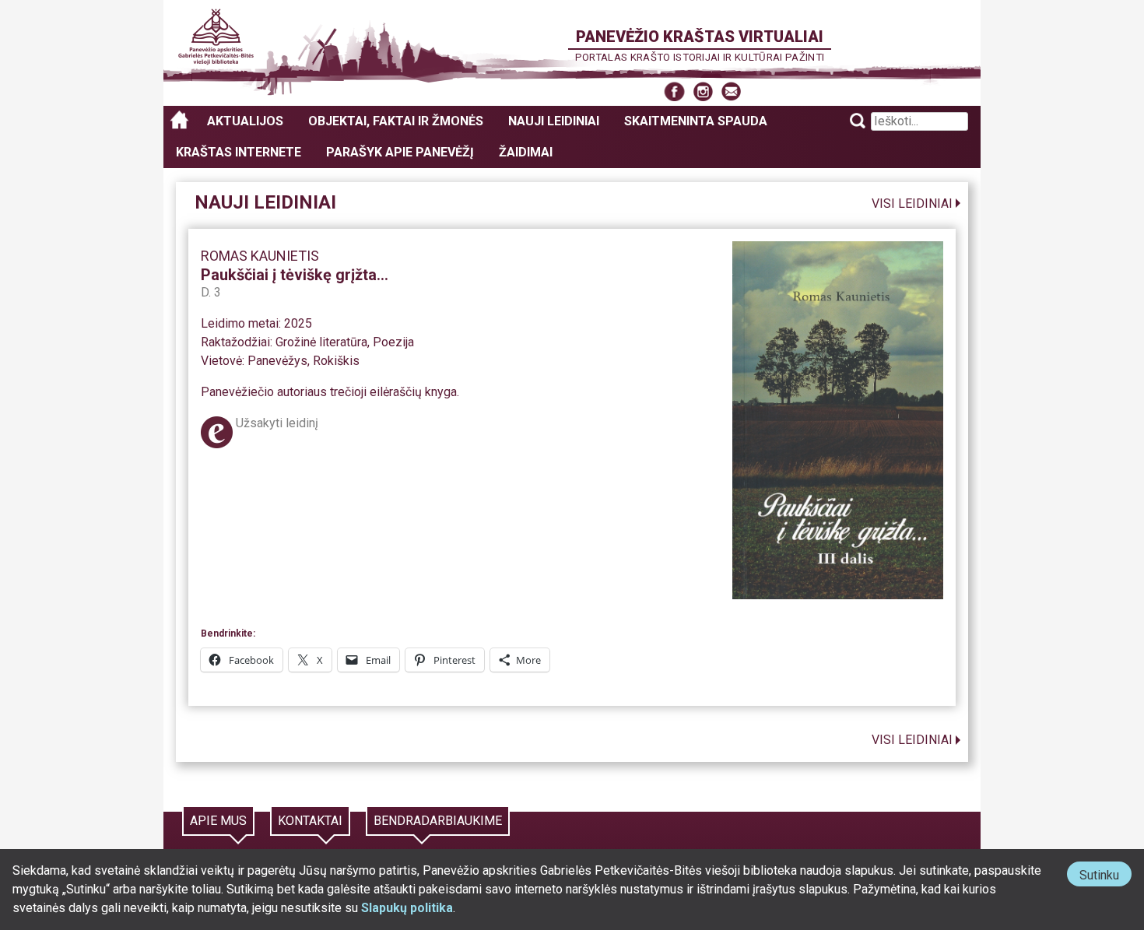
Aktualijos (245, 121)
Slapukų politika (407, 907)
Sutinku (1105, 876)
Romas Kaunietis (260, 255)
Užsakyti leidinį (277, 423)
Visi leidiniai (912, 203)
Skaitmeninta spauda (695, 121)
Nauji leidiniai (553, 121)
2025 (298, 323)
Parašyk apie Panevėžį (400, 152)
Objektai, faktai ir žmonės (395, 121)
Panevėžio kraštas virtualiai (699, 36)
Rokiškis (336, 360)
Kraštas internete (238, 152)
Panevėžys (277, 360)
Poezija (393, 342)
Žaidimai (526, 152)
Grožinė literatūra (321, 342)
